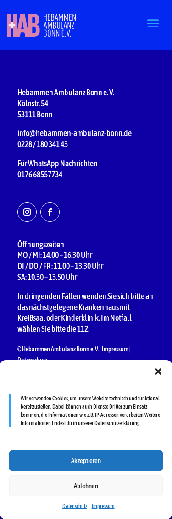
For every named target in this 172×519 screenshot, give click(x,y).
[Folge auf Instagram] (27, 212)
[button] (158, 371)
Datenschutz (74, 506)
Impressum (103, 506)
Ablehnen (86, 486)
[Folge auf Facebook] (50, 212)
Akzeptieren (86, 460)
